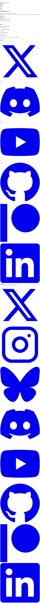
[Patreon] (20, 562)
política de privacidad (6, 26)
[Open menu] (1, 8)
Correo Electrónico (3, 19)
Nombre (2, 18)
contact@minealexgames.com (4, 32)
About (2, 3)
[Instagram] (20, 364)
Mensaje (2, 24)
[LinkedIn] (20, 602)
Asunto (2, 20)
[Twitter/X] (20, 324)
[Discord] (20, 443)
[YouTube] (20, 483)
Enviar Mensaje (3, 27)
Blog (4, 3)
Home (1, 3)
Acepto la (5, 26)
